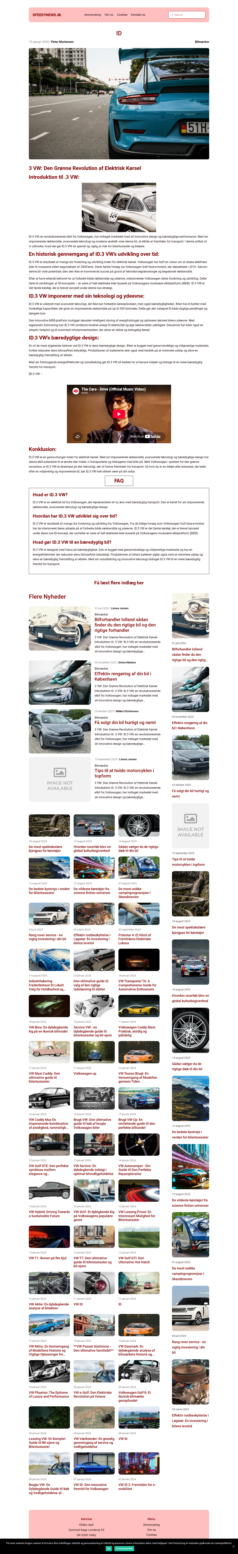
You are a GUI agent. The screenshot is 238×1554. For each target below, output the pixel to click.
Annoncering (92, 15)
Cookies (122, 15)
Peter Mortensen (62, 42)
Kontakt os (138, 15)
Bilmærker (202, 42)
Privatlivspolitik (124, 1548)
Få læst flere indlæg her (119, 582)
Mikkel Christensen (127, 711)
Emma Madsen (127, 662)
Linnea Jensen (119, 608)
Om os (109, 15)
